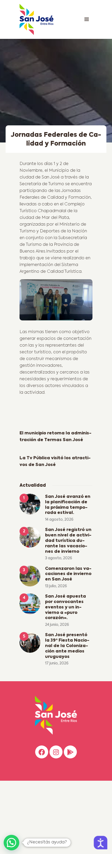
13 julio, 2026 (56, 586)
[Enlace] (86, 19)
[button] (11, 842)
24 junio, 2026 (57, 625)
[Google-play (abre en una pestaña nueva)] (70, 751)
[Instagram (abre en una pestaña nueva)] (56, 751)
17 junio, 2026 (57, 663)
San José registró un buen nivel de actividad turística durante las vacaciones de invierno (68, 541)
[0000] (56, 301)
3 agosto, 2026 (58, 558)
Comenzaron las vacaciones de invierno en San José (68, 574)
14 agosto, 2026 (59, 519)
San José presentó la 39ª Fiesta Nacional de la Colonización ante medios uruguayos (67, 646)
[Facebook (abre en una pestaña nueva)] (41, 751)
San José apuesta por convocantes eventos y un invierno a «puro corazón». (65, 607)
